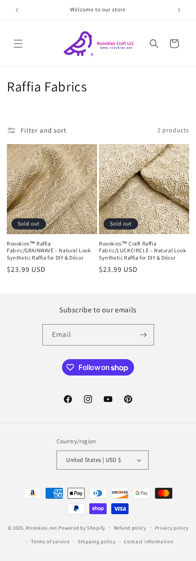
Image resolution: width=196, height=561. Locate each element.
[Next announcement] (179, 10)
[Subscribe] (144, 335)
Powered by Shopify (81, 527)
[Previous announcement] (17, 10)
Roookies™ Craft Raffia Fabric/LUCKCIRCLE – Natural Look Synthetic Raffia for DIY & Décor (142, 250)
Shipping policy (97, 541)
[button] (18, 44)
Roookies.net (41, 527)
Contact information (148, 541)
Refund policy (130, 528)
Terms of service (50, 541)
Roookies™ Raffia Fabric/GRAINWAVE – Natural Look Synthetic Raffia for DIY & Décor (49, 250)
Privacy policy (172, 528)
